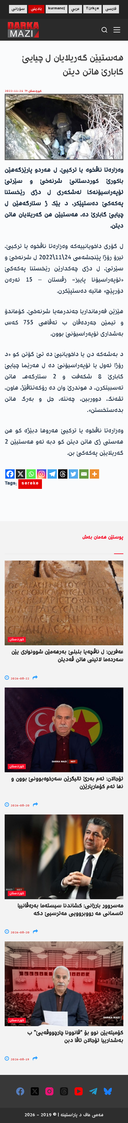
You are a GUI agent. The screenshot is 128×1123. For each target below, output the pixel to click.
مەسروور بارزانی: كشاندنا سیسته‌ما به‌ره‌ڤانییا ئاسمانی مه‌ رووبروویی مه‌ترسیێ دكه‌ (70, 910)
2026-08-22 (19, 678)
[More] (94, 474)
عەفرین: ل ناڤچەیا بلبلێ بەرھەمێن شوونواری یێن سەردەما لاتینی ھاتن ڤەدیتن (67, 656)
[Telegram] (52, 474)
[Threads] (62, 474)
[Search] (104, 30)
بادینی (36, 9)
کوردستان (35, 91)
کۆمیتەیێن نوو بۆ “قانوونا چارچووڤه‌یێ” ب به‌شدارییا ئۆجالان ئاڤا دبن (75, 1037)
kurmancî (56, 9)
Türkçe (92, 9)
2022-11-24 (14, 91)
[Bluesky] (108, 1091)
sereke (30, 484)
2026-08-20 (20, 805)
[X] (20, 474)
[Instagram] (41, 474)
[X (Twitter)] (35, 1091)
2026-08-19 (19, 1059)
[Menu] (116, 29)
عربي (75, 9)
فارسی (111, 9)
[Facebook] (10, 474)
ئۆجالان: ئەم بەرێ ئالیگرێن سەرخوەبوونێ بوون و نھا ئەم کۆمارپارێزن (67, 783)
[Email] (84, 474)
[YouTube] (79, 1091)
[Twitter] (73, 474)
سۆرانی (18, 9)
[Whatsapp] (31, 474)
